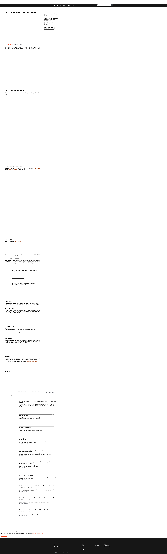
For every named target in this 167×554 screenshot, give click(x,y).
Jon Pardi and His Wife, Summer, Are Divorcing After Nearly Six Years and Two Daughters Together (37, 450)
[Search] (112, 5)
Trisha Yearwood (16, 169)
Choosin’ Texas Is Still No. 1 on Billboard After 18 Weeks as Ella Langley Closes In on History (49, 28)
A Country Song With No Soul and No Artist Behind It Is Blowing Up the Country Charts (24, 284)
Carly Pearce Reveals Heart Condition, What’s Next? (10, 388)
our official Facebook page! (32, 361)
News (23, 399)
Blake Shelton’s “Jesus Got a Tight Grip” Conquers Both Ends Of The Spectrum (38, 388)
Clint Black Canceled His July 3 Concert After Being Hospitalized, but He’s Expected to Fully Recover (37, 462)
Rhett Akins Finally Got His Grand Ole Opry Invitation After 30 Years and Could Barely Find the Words (37, 474)
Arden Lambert (10, 44)
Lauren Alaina (12, 107)
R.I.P (24, 399)
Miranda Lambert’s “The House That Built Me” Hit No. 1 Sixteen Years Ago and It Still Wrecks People (37, 510)
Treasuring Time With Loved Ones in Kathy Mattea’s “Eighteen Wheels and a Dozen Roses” (51, 389)
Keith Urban (10, 169)
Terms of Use (40, 533)
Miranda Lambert (31, 107)
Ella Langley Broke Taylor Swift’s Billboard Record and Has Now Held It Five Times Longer (50, 14)
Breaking (20, 399)
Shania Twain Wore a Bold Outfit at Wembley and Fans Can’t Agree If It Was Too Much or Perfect (38, 498)
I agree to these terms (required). (7, 535)
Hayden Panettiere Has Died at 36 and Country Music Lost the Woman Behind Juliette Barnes (51, 19)
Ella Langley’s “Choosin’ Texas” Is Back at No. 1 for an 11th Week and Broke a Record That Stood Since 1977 (38, 486)
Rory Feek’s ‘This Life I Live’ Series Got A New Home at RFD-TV (24, 388)
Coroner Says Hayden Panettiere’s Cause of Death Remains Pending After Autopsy (50, 23)
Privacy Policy (34, 533)
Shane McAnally (37, 168)
